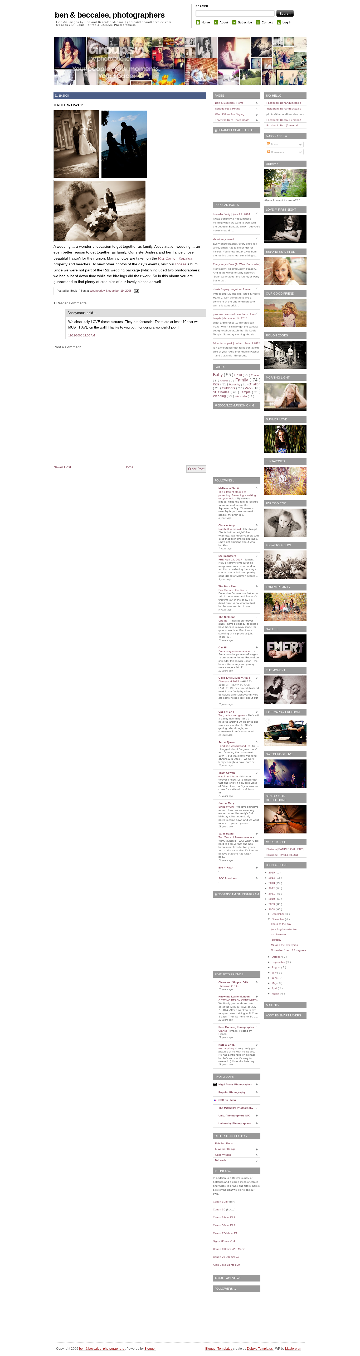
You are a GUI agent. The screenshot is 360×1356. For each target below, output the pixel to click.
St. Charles (222, 392)
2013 (272, 883)
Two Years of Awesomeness (235, 837)
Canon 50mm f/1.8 (224, 1225)
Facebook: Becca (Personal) (283, 119)
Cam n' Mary (226, 803)
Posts (274, 144)
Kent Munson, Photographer (236, 1027)
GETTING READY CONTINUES (237, 1000)
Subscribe (245, 22)
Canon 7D (219, 1209)
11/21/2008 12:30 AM (81, 335)
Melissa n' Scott (228, 488)
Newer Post (62, 467)
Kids (216, 384)
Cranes (223, 1030)
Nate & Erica (226, 1044)
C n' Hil (222, 647)
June (275, 977)
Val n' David (225, 833)
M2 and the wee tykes (284, 944)
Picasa (180, 264)
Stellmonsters (227, 555)
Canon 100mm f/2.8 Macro (229, 1249)
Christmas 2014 (228, 986)
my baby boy (226, 1048)
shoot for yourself (223, 239)
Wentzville (241, 396)
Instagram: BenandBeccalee (283, 108)
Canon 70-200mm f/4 (226, 1256)
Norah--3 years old (230, 529)
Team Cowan (226, 772)
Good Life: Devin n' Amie (234, 677)
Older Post (196, 469)
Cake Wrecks (223, 1154)
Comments (277, 152)
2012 (272, 888)
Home (206, 22)
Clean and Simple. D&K (233, 982)
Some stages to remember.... (236, 651)
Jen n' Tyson (226, 742)
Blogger (150, 1348)
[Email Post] (135, 290)
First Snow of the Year (232, 590)
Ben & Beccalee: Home (229, 102)
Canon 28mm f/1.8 (224, 1217)
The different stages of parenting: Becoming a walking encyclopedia (237, 495)
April (275, 988)
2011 (272, 893)
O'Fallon (254, 384)
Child (238, 375)
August (276, 967)
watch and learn (228, 776)
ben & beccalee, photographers (110, 15)
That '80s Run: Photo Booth (232, 119)
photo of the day (281, 923)
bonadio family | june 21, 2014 (231, 214)
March (276, 993)
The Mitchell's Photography (235, 1107)
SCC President (227, 878)
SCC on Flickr (227, 1100)
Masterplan (293, 1348)
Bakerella (220, 1160)
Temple (246, 392)
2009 (272, 904)
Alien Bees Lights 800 (226, 1264)
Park (248, 388)
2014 (272, 877)
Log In (287, 22)
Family (242, 380)
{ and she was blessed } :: (234, 745)
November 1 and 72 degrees (288, 950)
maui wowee (68, 104)
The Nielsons (226, 616)
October (277, 956)
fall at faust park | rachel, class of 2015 (236, 343)
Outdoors (229, 388)
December (278, 913)
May (275, 983)
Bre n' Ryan (225, 867)
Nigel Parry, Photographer (235, 1084)
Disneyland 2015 (229, 681)
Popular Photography (232, 1092)
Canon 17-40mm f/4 (225, 1233)
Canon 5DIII (220, 1201)
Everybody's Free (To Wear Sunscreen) (236, 264)
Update (223, 620)
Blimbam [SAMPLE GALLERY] (285, 849)
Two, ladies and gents (232, 715)
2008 (272, 909)
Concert (255, 375)
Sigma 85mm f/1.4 (224, 1241)
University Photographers (234, 1123)
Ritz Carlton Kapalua (175, 258)
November (278, 919)
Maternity (235, 384)
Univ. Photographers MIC (234, 1115)
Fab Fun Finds (224, 1143)
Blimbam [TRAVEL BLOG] (282, 854)
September (279, 962)
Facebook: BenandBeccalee (283, 102)
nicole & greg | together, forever (232, 289)
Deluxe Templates (260, 1348)
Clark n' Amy (226, 525)
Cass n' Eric (226, 711)
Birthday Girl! (226, 806)
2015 (272, 872)
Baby (218, 374)
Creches (224, 381)
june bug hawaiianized (284, 929)
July (274, 972)
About (224, 22)
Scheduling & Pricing (227, 108)
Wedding (220, 396)
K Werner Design (225, 1149)
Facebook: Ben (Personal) (282, 125)
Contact (267, 22)
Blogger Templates (219, 1348)
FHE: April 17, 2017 (230, 559)
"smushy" (276, 939)
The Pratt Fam (227, 586)
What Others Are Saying (229, 114)
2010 (272, 898)
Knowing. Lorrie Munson (234, 996)
